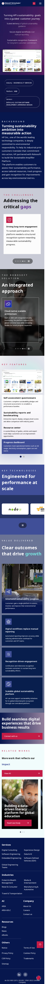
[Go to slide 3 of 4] (20, 261)
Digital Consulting (9, 850)
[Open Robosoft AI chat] (38, 977)
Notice (4, 948)
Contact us (27, 914)
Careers (26, 910)
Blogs (4, 927)
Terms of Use (29, 948)
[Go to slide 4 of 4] (24, 261)
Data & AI (28, 854)
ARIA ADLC (6, 910)
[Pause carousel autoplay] (28, 261)
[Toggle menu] (40, 3)
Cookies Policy (30, 953)
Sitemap (5, 964)
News (4, 931)
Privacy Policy (7, 953)
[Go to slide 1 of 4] (15, 261)
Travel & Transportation (12, 893)
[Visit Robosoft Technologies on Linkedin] (19, 974)
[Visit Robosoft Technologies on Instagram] (25, 974)
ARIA (4, 906)
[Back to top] (40, 944)
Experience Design (32, 850)
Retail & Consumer (9, 887)
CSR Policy (6, 958)
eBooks (5, 935)
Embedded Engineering (11, 858)
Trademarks (29, 958)
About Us (27, 906)
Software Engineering (11, 854)
